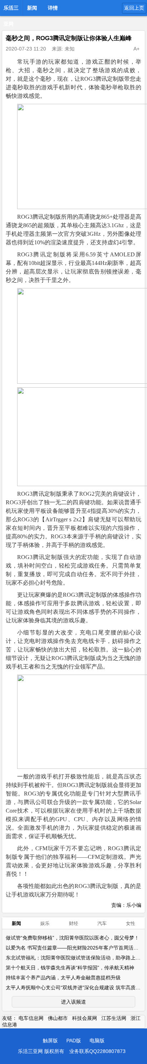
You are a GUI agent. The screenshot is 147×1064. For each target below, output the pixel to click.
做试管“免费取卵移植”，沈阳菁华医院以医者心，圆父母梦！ (72, 938)
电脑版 (97, 1040)
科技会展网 (84, 1018)
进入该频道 (73, 1002)
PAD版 (73, 1040)
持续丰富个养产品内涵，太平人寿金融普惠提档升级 (63, 977)
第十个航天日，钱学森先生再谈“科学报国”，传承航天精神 (70, 967)
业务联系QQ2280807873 (97, 1051)
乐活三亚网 (11, 10)
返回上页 (134, 8)
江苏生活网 (113, 1018)
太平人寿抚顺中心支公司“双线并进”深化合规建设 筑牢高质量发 (76, 987)
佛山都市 (58, 1018)
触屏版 (50, 1040)
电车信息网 (31, 1018)
